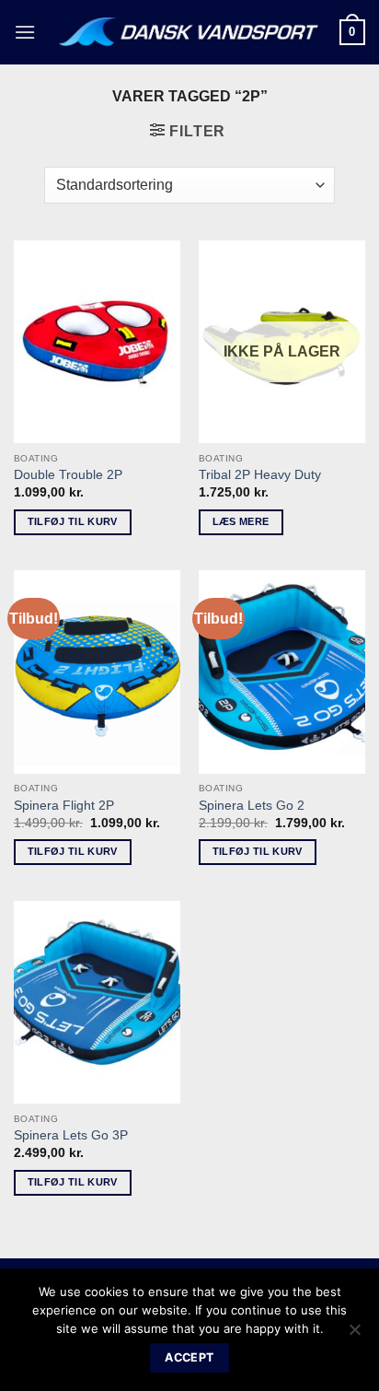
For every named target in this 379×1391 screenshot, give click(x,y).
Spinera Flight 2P (64, 805)
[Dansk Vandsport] (190, 32)
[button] (25, 31)
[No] (354, 1335)
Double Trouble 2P (68, 475)
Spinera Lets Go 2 (251, 805)
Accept (189, 1357)
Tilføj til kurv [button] (73, 521)
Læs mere (241, 521)
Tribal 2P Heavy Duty (260, 475)
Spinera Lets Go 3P (71, 1135)
